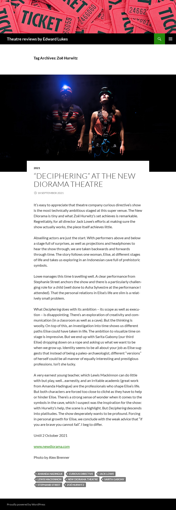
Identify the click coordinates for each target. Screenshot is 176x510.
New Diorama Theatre (83, 479)
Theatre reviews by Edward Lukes (37, 38)
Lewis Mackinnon (49, 479)
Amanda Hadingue (50, 473)
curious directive (81, 473)
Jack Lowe (106, 473)
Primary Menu (170, 38)
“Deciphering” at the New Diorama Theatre (84, 180)
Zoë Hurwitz (75, 484)
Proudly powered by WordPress (26, 504)
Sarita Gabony (114, 479)
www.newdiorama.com (52, 446)
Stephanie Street (49, 484)
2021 (37, 168)
